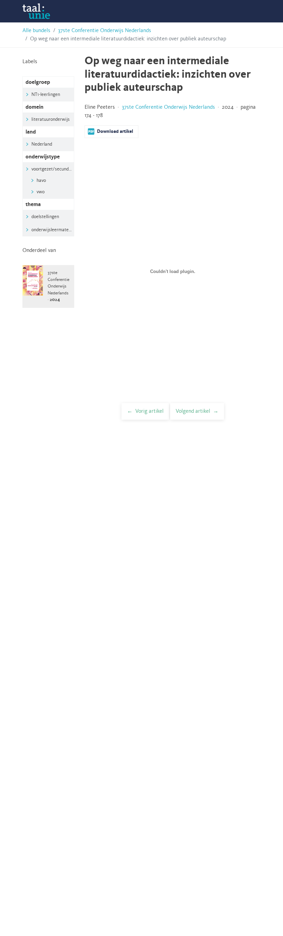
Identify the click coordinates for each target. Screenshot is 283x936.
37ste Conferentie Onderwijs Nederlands (104, 30)
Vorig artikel (149, 411)
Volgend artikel (193, 411)
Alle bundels (36, 30)
